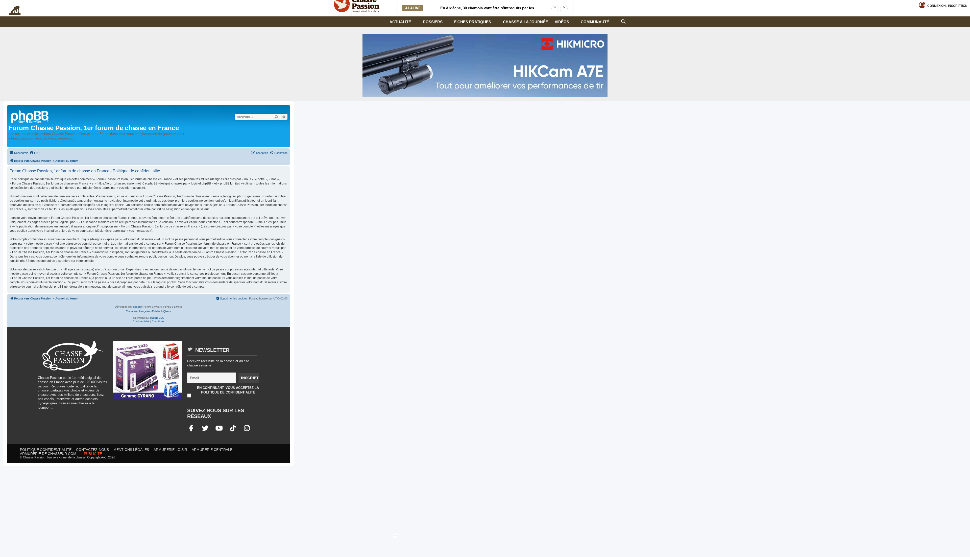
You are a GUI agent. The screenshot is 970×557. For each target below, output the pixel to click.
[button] (623, 21)
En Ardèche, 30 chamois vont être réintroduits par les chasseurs (487, 11)
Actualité (400, 22)
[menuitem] (35, 153)
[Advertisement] (485, 545)
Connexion (947, 6)
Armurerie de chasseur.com (48, 454)
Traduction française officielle (143, 311)
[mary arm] (147, 372)
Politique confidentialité (45, 450)
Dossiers (433, 22)
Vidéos (562, 22)
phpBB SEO (157, 317)
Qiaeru (167, 311)
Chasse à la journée (525, 22)
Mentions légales (131, 450)
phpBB (137, 306)
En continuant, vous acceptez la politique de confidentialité (228, 390)
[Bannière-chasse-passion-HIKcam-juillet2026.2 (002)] (485, 65)
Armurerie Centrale (212, 450)
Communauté (595, 22)
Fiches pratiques (472, 22)
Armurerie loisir (170, 450)
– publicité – (93, 454)
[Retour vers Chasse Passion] (30, 116)
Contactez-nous (92, 450)
